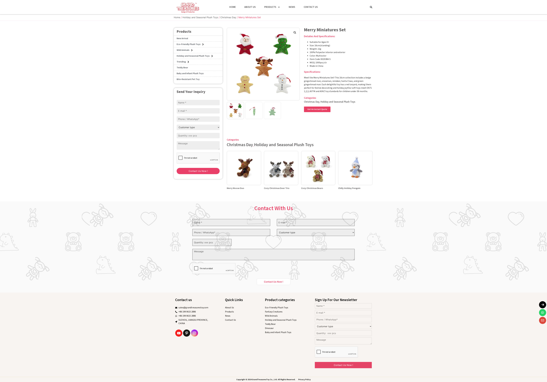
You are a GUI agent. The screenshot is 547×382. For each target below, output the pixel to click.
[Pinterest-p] (186, 333)
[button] (371, 7)
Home (177, 17)
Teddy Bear (182, 67)
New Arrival (182, 38)
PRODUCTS (270, 7)
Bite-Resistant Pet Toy (188, 79)
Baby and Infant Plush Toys (190, 73)
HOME (232, 7)
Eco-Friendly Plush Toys (188, 44)
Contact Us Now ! (198, 171)
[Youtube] (178, 333)
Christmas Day (228, 17)
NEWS (292, 7)
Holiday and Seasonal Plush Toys (200, 17)
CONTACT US (311, 7)
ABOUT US (250, 7)
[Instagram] (194, 333)
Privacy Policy (304, 379)
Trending (181, 61)
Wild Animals (183, 50)
